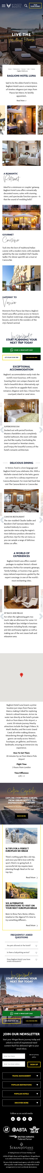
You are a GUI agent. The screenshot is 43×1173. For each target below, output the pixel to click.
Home (9, 69)
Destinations (16, 69)
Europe (23, 69)
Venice (33, 69)
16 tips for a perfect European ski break (17, 849)
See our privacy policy (34, 1056)
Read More (21, 816)
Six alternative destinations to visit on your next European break (21, 905)
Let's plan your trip (11, 357)
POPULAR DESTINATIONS (21, 1085)
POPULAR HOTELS (21, 1094)
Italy (28, 69)
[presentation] (2, 123)
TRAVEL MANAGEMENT (21, 1076)
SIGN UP (34, 1064)
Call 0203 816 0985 (31, 357)
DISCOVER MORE (21, 1103)
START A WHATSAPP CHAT (23, 350)
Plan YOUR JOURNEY (35, 5)
